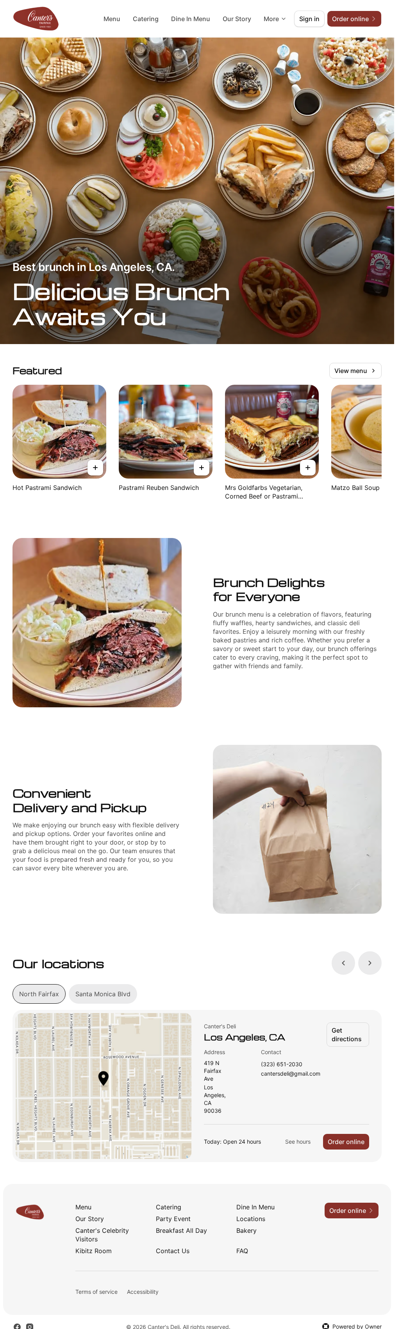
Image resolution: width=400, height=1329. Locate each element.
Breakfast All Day (181, 1230)
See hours (298, 1141)
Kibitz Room (93, 1251)
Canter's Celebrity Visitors (102, 1235)
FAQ (242, 1251)
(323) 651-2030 (281, 1064)
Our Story (237, 19)
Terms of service (96, 1291)
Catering (146, 19)
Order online (346, 1142)
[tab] (39, 994)
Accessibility (143, 1291)
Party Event (173, 1219)
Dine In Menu (190, 19)
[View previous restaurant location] (343, 963)
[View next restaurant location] (370, 963)
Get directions (347, 1034)
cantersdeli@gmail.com (290, 1074)
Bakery (246, 1230)
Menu (112, 19)
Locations (250, 1219)
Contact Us (172, 1251)
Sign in (309, 19)
